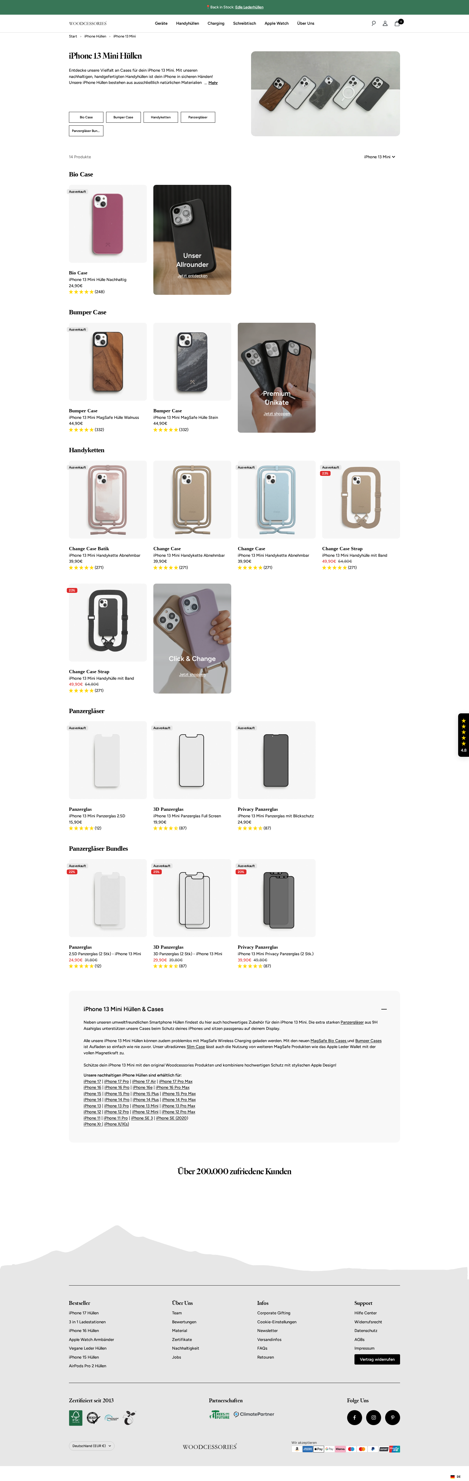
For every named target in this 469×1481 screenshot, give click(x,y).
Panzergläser (352, 1022)
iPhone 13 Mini (145, 1105)
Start (73, 36)
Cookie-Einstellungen (276, 1321)
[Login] (385, 23)
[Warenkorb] (397, 23)
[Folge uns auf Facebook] (354, 1417)
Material (179, 1330)
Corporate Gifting (273, 1313)
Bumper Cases (368, 1040)
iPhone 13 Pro (116, 1105)
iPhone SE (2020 (171, 1118)
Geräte (161, 23)
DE (459, 1477)
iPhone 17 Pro (116, 1081)
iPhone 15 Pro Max (179, 1093)
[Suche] (373, 23)
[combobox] (456, 1477)
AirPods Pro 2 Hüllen (87, 1365)
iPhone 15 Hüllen (84, 1357)
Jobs (176, 1357)
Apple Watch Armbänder (91, 1339)
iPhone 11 (92, 1118)
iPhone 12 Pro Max (178, 1111)
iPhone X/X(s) (116, 1124)
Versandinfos (269, 1339)
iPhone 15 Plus (146, 1093)
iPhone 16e (143, 1087)
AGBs (359, 1339)
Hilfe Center (365, 1313)
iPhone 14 (92, 1099)
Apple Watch (277, 23)
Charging (216, 23)
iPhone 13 (92, 1105)
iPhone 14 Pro (116, 1099)
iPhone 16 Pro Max (172, 1087)
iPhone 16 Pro (116, 1087)
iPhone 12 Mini (145, 1111)
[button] (463, 735)
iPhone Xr (93, 1124)
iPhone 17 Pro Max (175, 1081)
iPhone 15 (92, 1093)
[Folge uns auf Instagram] (373, 1417)
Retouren (265, 1357)
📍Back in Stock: (235, 7)
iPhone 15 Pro (116, 1093)
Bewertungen (184, 1321)
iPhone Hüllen (95, 36)
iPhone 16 (92, 1087)
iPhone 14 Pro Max (179, 1099)
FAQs (262, 1348)
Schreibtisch (244, 23)
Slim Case (196, 1046)
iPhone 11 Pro (116, 1118)
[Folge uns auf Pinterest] (392, 1417)
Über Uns (305, 23)
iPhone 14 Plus (146, 1099)
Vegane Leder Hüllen (87, 1348)
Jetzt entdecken (192, 275)
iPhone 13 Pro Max (178, 1105)
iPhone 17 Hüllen (84, 1313)
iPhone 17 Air (144, 1081)
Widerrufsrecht (368, 1321)
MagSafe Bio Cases (328, 1040)
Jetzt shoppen (277, 413)
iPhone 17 (92, 1081)
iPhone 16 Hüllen (84, 1330)
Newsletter (267, 1330)
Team (177, 1313)
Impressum (364, 1348)
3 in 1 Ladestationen (87, 1321)
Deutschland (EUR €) (89, 1446)
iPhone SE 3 (142, 1118)
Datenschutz (365, 1330)
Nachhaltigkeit (185, 1348)
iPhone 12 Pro (116, 1111)
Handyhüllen (187, 23)
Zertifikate (182, 1339)
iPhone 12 (92, 1111)
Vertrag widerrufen (377, 1359)
